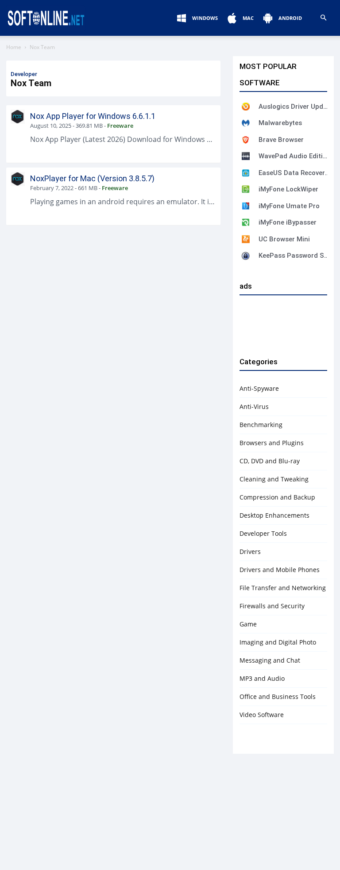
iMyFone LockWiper (288, 189)
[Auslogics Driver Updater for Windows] (246, 107)
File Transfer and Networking (283, 588)
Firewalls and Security (272, 606)
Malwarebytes (280, 123)
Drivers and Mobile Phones (280, 569)
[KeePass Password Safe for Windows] (246, 256)
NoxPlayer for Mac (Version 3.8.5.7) (92, 178)
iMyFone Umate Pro (289, 206)
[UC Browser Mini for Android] (246, 239)
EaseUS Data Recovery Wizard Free (294, 173)
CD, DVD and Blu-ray (270, 461)
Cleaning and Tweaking (274, 479)
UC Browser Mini (284, 239)
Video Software (262, 714)
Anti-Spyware (259, 388)
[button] (323, 18)
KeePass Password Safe (294, 255)
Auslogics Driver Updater (294, 107)
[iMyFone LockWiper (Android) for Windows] (246, 189)
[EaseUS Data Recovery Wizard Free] (246, 173)
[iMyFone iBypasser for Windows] (246, 222)
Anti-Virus (254, 406)
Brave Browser (281, 140)
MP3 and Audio (262, 678)
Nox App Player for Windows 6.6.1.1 (92, 116)
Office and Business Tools (278, 696)
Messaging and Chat (270, 660)
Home (13, 47)
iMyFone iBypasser (288, 222)
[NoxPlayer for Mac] (18, 179)
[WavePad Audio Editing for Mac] (246, 156)
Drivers (250, 551)
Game (248, 624)
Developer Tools (263, 533)
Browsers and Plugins (272, 443)
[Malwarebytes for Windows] (246, 123)
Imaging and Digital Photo (278, 642)
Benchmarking (261, 424)
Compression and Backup (277, 497)
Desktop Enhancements (274, 515)
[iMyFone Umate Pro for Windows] (246, 206)
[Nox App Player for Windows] (18, 117)
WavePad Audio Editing (294, 156)
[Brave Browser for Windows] (246, 140)
